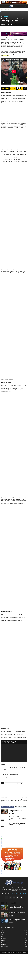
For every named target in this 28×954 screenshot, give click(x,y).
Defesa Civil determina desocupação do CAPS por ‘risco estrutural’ (7, 801)
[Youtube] (21, 897)
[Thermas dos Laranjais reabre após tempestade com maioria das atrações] (4, 914)
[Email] (12, 29)
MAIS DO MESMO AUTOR (20, 806)
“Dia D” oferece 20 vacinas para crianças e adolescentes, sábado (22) (17, 818)
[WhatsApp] (9, 29)
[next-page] (4, 830)
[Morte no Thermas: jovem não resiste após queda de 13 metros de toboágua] (4, 921)
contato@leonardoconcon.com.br (18, 893)
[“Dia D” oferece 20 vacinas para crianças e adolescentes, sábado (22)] (4, 818)
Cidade (5, 9)
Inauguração (20, 783)
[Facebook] (2, 29)
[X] (5, 29)
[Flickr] (10, 897)
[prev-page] (2, 830)
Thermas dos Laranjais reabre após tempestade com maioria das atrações (17, 914)
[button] (2, 6)
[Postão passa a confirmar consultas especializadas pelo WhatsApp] (4, 811)
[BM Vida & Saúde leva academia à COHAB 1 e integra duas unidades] (4, 825)
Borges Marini (14, 783)
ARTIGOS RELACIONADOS (7, 806)
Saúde (9, 9)
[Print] (15, 29)
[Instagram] (14, 897)
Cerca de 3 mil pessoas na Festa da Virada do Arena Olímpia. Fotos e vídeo (21, 801)
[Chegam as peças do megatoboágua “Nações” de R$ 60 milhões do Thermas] (4, 907)
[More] (18, 29)
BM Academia (7, 783)
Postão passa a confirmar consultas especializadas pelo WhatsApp (17, 812)
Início (2, 9)
